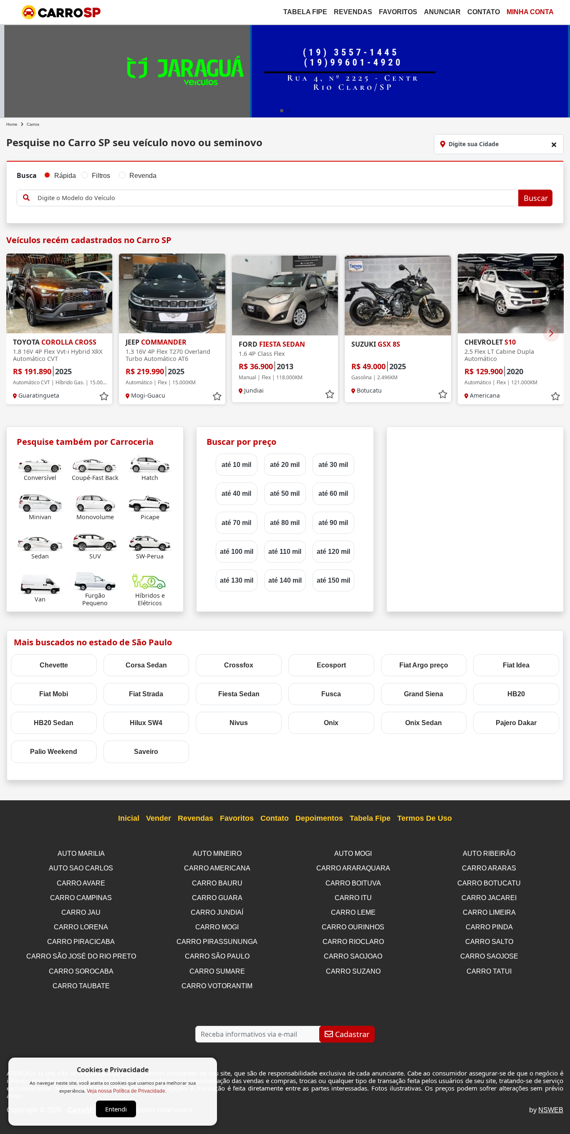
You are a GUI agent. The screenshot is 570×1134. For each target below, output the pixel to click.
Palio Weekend (53, 751)
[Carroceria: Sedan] (40, 541)
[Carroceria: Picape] (150, 501)
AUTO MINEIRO (217, 853)
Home (12, 124)
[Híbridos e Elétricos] (150, 580)
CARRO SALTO (489, 941)
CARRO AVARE (81, 883)
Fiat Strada (146, 694)
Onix (331, 722)
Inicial (128, 818)
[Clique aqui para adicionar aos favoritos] (103, 396)
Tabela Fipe (305, 11)
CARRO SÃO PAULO (217, 956)
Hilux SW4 (146, 722)
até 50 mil (285, 493)
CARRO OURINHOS (353, 927)
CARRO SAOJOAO (353, 956)
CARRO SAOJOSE (489, 956)
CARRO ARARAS (489, 868)
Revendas (353, 11)
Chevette (54, 665)
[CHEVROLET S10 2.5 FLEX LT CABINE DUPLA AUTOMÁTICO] (511, 293)
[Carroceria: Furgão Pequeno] (95, 580)
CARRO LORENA (81, 927)
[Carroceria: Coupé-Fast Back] (95, 462)
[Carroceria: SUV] (95, 541)
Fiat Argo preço (423, 665)
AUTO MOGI (353, 853)
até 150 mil (333, 580)
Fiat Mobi (53, 694)
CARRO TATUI (489, 971)
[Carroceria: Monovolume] (95, 501)
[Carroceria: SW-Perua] (150, 541)
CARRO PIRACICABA (81, 941)
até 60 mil (333, 493)
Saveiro (146, 751)
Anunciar (442, 11)
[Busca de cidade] (554, 144)
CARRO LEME (353, 912)
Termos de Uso (424, 818)
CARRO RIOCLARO (353, 941)
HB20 (516, 694)
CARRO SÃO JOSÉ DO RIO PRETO (81, 956)
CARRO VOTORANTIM (217, 985)
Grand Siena (423, 694)
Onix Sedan (423, 722)
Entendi (116, 1109)
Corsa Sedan (146, 665)
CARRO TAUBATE (81, 985)
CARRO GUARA (217, 897)
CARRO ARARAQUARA (353, 868)
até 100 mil (236, 551)
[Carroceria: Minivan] (40, 501)
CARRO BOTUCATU (489, 883)
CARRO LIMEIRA (489, 912)
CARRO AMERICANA (217, 868)
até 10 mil (236, 464)
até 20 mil (285, 464)
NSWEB (550, 1110)
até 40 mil (236, 493)
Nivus (239, 722)
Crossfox (238, 665)
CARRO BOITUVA (353, 883)
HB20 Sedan (53, 722)
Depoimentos (319, 818)
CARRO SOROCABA (81, 971)
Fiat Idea (516, 665)
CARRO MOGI (217, 927)
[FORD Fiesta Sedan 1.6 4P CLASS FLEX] (285, 295)
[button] (281, 110)
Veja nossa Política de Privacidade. (126, 1091)
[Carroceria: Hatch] (150, 462)
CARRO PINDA (489, 927)
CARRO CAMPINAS (81, 897)
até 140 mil (285, 580)
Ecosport (331, 665)
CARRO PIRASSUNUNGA (217, 941)
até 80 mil (285, 522)
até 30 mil (333, 464)
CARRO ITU (353, 897)
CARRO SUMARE (217, 971)
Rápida (65, 175)
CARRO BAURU (217, 883)
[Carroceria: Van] (40, 584)
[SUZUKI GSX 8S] (398, 295)
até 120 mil (333, 551)
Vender (158, 818)
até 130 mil (236, 580)
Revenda (142, 175)
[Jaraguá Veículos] (285, 69)
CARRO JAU (81, 912)
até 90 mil (333, 522)
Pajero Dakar (516, 722)
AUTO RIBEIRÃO (489, 853)
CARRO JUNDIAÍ (217, 912)
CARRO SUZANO (353, 971)
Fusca (331, 694)
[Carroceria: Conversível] (40, 462)
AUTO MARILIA (81, 853)
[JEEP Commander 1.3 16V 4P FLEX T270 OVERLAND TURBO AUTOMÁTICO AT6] (172, 293)
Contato (483, 11)
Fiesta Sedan (239, 694)
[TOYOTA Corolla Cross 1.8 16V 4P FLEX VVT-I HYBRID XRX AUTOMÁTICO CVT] (59, 293)
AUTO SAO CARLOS (81, 868)
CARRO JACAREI (489, 897)
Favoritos (398, 11)
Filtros (101, 175)
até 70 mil (236, 522)
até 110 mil (284, 551)
